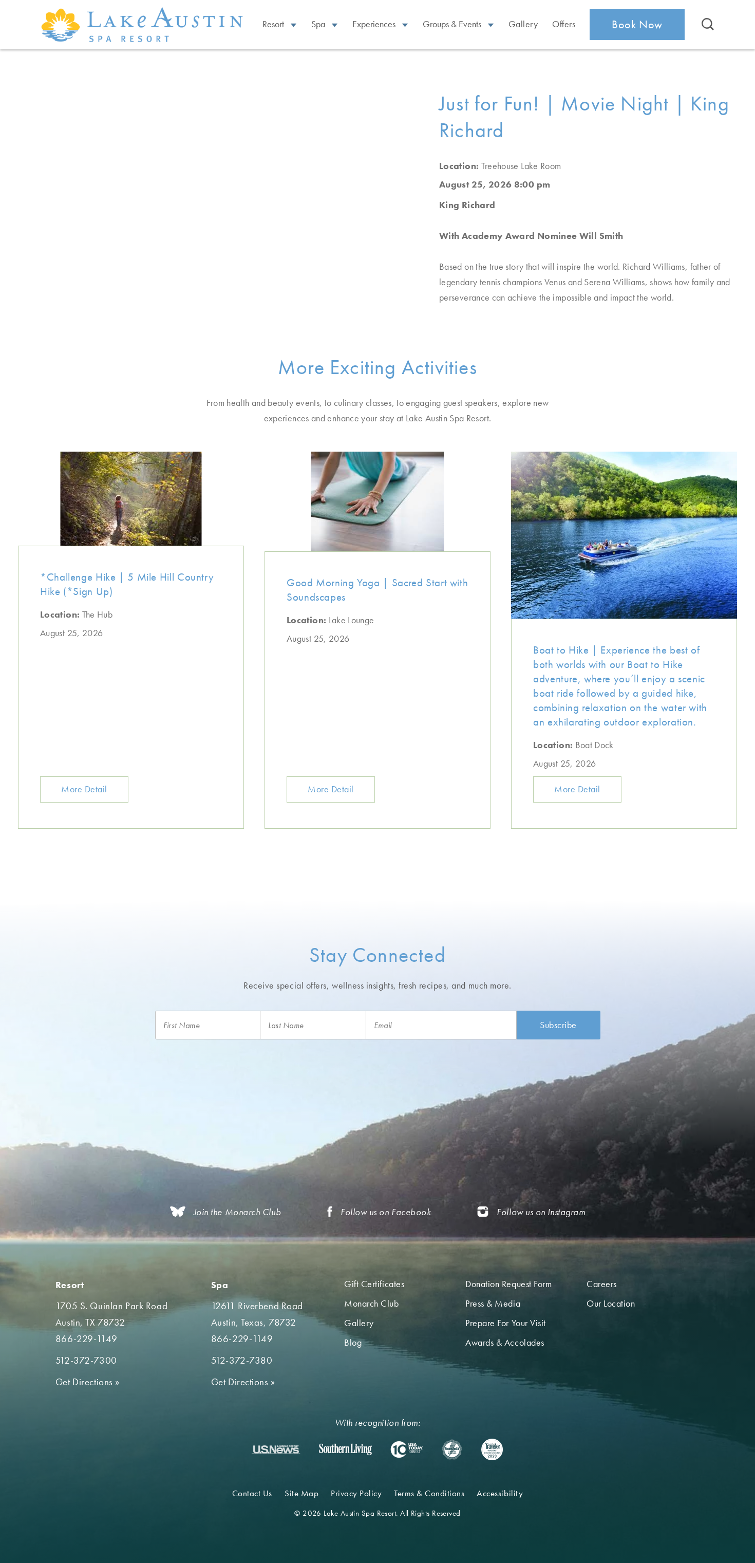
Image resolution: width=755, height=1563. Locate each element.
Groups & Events (453, 24)
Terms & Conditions (429, 1493)
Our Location (611, 1303)
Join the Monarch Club (237, 1212)
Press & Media (492, 1303)
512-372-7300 (86, 1360)
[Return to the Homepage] (143, 24)
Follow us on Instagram (541, 1212)
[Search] (708, 24)
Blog (353, 1342)
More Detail (84, 789)
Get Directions (87, 1381)
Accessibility (500, 1493)
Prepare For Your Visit (505, 1323)
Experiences (375, 24)
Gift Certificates (374, 1284)
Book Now (637, 24)
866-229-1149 (86, 1338)
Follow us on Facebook (386, 1212)
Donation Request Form (508, 1284)
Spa (319, 24)
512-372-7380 (242, 1360)
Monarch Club (371, 1303)
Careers (602, 1284)
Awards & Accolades (504, 1342)
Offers (563, 24)
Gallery (523, 24)
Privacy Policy (356, 1493)
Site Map (301, 1493)
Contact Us (252, 1493)
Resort (274, 24)
